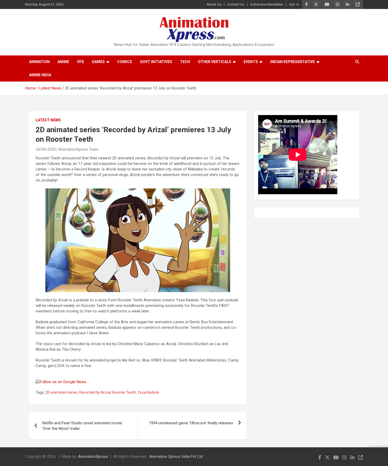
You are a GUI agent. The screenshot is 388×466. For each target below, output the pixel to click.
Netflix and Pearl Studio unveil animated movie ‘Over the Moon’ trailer (82, 426)
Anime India (40, 75)
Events (251, 62)
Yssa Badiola (148, 392)
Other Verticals (214, 62)
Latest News (48, 120)
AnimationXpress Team (78, 149)
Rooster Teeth (124, 392)
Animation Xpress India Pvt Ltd (176, 456)
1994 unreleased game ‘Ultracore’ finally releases (191, 423)
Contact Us (235, 4)
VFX (80, 62)
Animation (39, 62)
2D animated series (61, 392)
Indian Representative (292, 62)
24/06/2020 (46, 149)
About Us (214, 4)
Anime (63, 62)
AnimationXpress (93, 456)
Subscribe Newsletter (266, 4)
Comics (124, 62)
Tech (185, 62)
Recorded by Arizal (95, 392)
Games (98, 62)
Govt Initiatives (156, 62)
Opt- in (294, 4)
